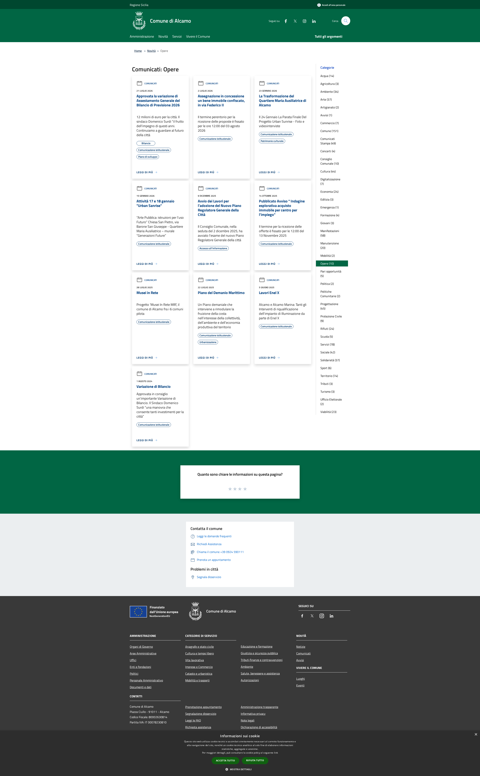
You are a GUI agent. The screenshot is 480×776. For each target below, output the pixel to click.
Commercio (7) (329, 123)
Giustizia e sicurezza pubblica (259, 653)
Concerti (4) (327, 151)
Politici (134, 673)
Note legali (247, 720)
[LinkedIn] (312, 20)
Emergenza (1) (329, 207)
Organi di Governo (141, 646)
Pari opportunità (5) (330, 273)
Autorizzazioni (250, 680)
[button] (240, 769)
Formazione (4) (329, 215)
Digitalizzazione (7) (330, 181)
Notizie (300, 646)
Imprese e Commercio (199, 667)
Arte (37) (326, 99)
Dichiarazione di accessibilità (259, 727)
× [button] (475, 734)
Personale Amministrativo (146, 680)
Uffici (133, 660)
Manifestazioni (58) (329, 233)
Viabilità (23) (328, 412)
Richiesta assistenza (198, 727)
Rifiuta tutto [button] (255, 760)
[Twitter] (293, 20)
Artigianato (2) (329, 107)
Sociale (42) (327, 352)
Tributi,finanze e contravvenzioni (262, 660)
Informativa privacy (253, 713)
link (276, 752)
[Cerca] (345, 20)
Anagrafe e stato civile (199, 646)
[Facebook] (284, 20)
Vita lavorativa (194, 660)
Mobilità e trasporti (197, 680)
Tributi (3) (326, 383)
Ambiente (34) (329, 91)
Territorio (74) (329, 376)
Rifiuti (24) (327, 328)
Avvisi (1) (326, 115)
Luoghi (300, 678)
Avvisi (300, 660)
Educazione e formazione (256, 646)
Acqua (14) (327, 76)
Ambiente (247, 666)
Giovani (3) (327, 223)
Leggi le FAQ (193, 720)
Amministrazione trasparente (259, 707)
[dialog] (240, 753)
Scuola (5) (326, 336)
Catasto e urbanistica (198, 673)
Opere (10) (327, 263)
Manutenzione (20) (329, 245)
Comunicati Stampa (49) (328, 141)
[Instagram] (303, 20)
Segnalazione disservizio (200, 713)
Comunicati (150, 83)
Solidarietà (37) (330, 360)
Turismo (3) (327, 391)
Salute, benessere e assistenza (260, 673)
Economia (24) (329, 191)
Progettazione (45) (329, 306)
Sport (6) (325, 368)
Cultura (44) (328, 171)
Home (138, 50)
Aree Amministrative (143, 653)
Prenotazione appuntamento (203, 707)
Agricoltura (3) (329, 83)
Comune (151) (329, 131)
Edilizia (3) (326, 199)
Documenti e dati (141, 687)
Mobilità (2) (327, 255)
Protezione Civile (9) (331, 318)
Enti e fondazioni (140, 667)
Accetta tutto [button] (225, 760)
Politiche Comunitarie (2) (330, 293)
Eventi (300, 685)
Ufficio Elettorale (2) (331, 401)
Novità (151, 50)
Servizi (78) (327, 344)
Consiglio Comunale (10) (329, 161)
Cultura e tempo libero (199, 653)
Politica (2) (327, 283)
